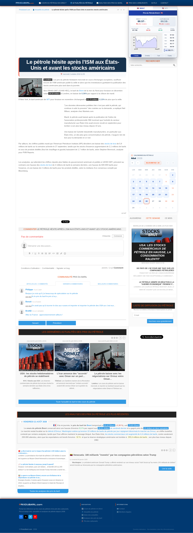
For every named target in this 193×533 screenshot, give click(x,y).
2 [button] (172, 175)
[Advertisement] (72, 36)
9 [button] (172, 182)
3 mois (147, 56)
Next (124, 337)
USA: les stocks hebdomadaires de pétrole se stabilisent (36, 374)
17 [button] (133, 195)
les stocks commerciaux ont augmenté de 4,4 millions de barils (131, 434)
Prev (120, 337)
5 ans (170, 56)
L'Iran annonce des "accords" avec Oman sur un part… (72, 374)
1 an (158, 56)
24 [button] (133, 201)
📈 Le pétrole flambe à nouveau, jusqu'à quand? (36, 464)
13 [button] (153, 188)
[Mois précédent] (138, 163)
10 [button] (133, 188)
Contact (164, 3)
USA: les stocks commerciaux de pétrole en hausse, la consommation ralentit (152, 252)
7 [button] (159, 182)
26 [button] (146, 201)
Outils (154, 3)
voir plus (28, 297)
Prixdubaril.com (24, 10)
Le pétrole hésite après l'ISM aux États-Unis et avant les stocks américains (72, 65)
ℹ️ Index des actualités (90, 515)
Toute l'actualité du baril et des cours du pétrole (75, 402)
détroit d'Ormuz (54, 431)
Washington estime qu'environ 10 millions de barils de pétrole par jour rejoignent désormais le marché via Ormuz (109, 431)
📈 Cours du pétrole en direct (52, 3)
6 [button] (153, 182)
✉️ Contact (121, 509)
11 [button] (140, 188)
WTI (48, 99)
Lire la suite (167, 469)
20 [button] (153, 195)
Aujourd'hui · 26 (153, 163)
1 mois (136, 56)
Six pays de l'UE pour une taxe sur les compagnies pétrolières (155, 269)
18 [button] (140, 195)
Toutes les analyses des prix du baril (46, 491)
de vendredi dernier (112, 428)
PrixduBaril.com (26, 529)
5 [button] (146, 182)
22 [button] (166, 195)
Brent (81, 91)
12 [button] (146, 188)
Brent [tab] (141, 8)
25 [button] (140, 201)
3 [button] (133, 182)
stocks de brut (110, 144)
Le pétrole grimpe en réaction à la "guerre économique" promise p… (156, 283)
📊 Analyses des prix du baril (109, 3)
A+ (118, 10)
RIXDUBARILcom (30, 504)
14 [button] (160, 188)
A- (123, 10)
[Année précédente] (133, 163)
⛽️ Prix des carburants (136, 3)
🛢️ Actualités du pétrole (81, 3)
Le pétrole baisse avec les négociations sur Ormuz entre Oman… (107, 376)
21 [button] (160, 195)
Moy (166, 50)
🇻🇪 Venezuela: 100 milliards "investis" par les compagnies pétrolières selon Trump (113, 455)
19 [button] (146, 195)
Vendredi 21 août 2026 (35, 422)
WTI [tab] (165, 8)
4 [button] (139, 182)
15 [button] (166, 188)
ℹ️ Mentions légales (124, 512)
